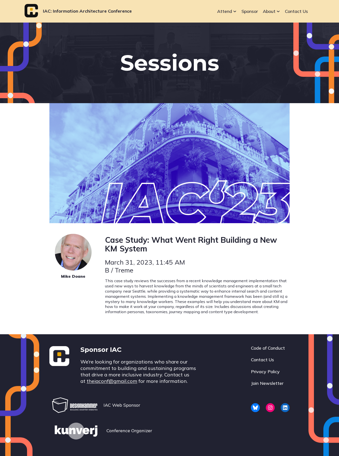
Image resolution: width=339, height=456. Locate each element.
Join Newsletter (267, 383)
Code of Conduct (268, 348)
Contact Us (296, 11)
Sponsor (249, 11)
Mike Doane (73, 276)
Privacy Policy (265, 371)
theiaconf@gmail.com (112, 381)
